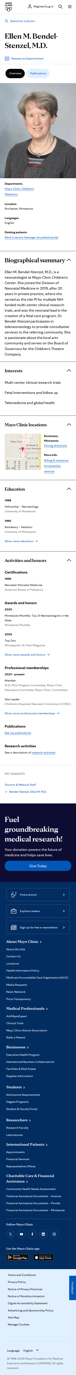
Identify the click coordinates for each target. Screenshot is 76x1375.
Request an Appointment (27, 58)
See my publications (18, 733)
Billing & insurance (56, 460)
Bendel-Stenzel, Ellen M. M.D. (28, 791)
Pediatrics (11, 194)
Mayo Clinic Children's (19, 189)
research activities (43, 752)
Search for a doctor (22, 21)
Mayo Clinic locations (26, 424)
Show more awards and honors (25, 654)
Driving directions (55, 445)
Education (15, 489)
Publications (38, 73)
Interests (13, 370)
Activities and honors (25, 560)
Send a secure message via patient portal (31, 237)
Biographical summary (35, 260)
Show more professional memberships (30, 713)
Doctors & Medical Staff (20, 784)
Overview (15, 73)
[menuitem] (15, 73)
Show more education (19, 541)
